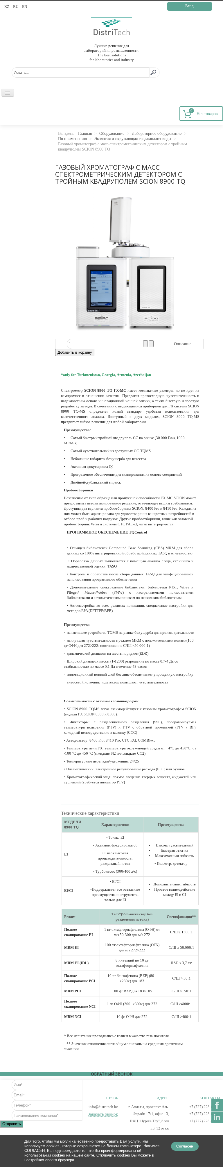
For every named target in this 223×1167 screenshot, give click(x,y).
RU (16, 6)
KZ (7, 6)
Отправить (11, 1124)
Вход (189, 5)
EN (24, 6)
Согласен (184, 1146)
